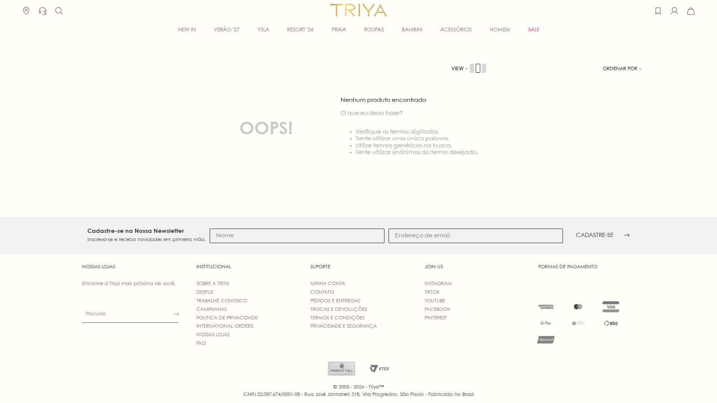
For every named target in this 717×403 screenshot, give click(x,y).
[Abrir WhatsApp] (698, 384)
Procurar (96, 314)
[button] (59, 11)
